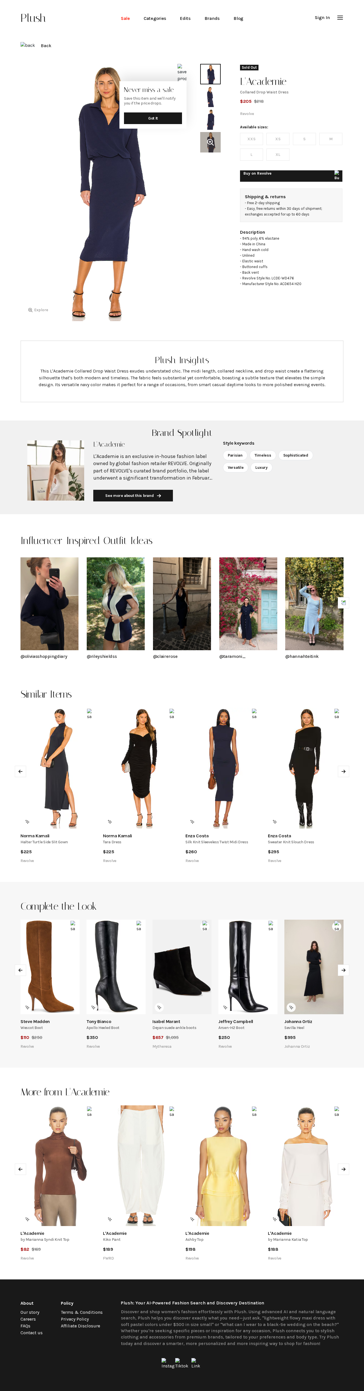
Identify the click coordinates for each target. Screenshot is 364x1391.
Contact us (31, 1332)
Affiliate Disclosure (80, 1326)
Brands (212, 18)
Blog (238, 18)
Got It (153, 118)
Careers (28, 1319)
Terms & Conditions (82, 1312)
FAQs (25, 1326)
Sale (125, 18)
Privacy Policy (75, 1319)
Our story (29, 1312)
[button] (340, 17)
